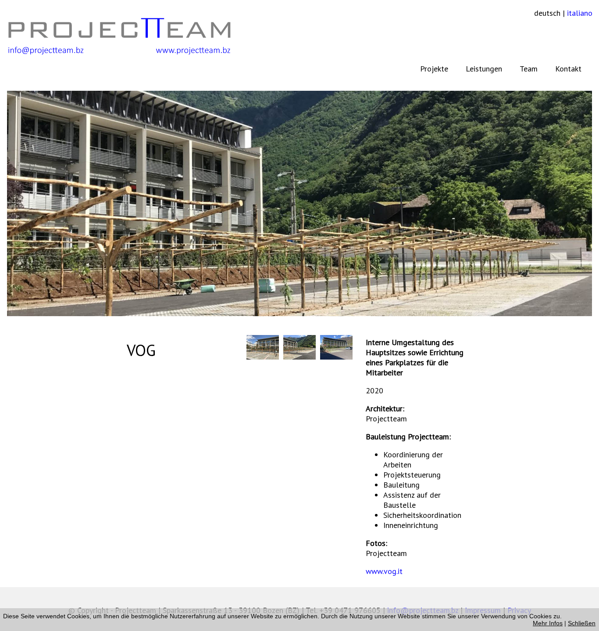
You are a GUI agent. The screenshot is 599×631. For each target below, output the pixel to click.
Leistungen (484, 69)
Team (529, 69)
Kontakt (568, 69)
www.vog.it (384, 571)
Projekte (434, 69)
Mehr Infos (548, 623)
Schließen (581, 623)
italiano (579, 13)
